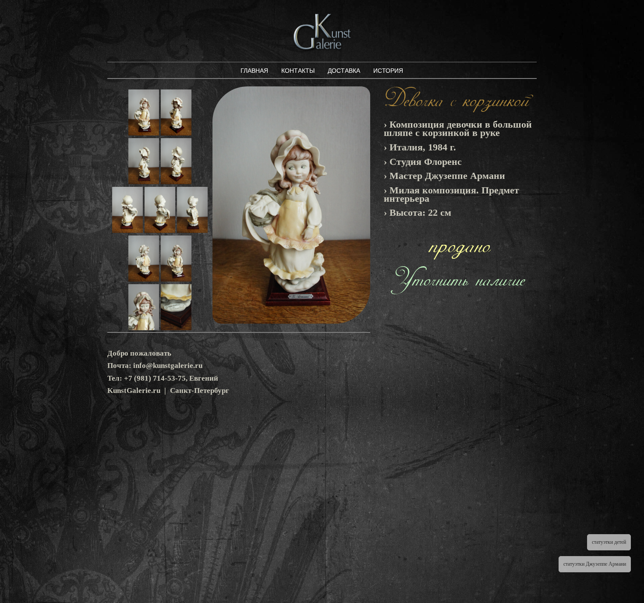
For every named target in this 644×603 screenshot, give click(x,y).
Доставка (344, 70)
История (388, 70)
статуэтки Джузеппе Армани (594, 564)
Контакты (298, 70)
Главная (254, 70)
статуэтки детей (609, 542)
